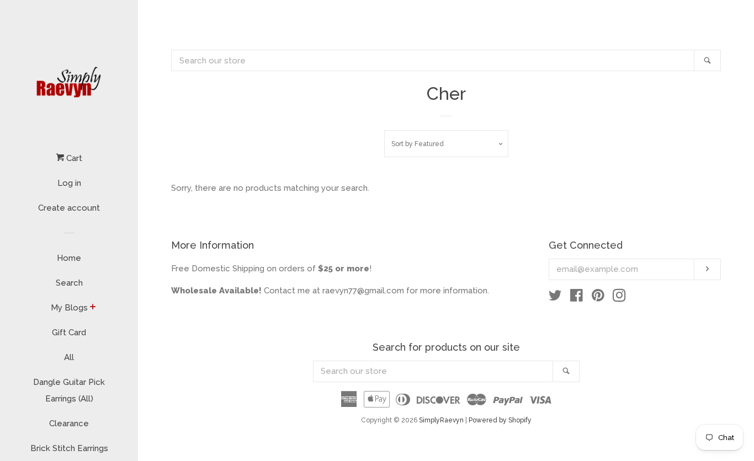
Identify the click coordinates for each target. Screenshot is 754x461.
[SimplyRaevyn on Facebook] (576, 298)
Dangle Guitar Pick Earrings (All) (69, 390)
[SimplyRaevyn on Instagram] (619, 298)
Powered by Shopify (500, 420)
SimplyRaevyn (441, 420)
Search (69, 283)
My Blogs (69, 308)
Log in (69, 183)
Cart (73, 158)
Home (69, 258)
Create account (69, 208)
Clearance (69, 423)
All (69, 357)
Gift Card (69, 332)
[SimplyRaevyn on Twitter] (555, 298)
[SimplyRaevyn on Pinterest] (598, 298)
